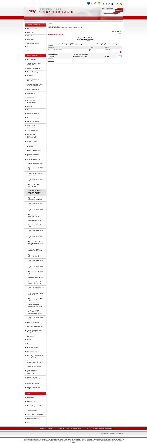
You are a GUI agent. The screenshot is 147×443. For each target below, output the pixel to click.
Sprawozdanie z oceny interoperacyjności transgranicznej (35, 361)
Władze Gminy (30, 36)
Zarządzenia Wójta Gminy (33, 89)
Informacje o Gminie (32, 28)
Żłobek (29, 344)
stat (28, 422)
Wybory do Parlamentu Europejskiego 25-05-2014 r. (35, 198)
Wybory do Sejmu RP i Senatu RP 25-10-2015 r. (35, 231)
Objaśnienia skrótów (32, 410)
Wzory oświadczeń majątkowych (35, 414)
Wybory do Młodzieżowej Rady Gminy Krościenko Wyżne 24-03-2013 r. (34, 192)
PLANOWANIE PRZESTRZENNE (31, 101)
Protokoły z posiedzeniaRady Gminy (33, 79)
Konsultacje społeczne (32, 347)
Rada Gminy (30, 32)
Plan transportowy (31, 336)
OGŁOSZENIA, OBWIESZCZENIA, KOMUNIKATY (32, 136)
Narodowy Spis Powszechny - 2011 (35, 225)
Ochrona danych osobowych (34, 366)
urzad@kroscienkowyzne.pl (106, 428)
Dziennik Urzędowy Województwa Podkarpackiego (34, 378)
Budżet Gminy (30, 97)
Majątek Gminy (31, 93)
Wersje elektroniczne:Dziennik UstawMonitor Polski (32, 372)
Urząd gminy (30, 39)
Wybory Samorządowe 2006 (35, 163)
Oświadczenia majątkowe (33, 121)
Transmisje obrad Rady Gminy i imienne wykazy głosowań (34, 84)
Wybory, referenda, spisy (53, 26)
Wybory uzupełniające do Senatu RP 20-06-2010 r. (36, 174)
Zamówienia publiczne (32, 130)
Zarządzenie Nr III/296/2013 (55, 50)
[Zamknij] (123, 440)
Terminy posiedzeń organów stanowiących (34, 63)
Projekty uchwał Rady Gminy (34, 68)
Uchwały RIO (30, 75)
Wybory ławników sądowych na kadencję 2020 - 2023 (36, 255)
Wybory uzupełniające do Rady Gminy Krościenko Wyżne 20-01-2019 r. (35, 243)
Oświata (29, 339)
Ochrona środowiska (32, 141)
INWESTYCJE (31, 106)
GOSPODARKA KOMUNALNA (31, 145)
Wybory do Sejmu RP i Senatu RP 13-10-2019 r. (35, 261)
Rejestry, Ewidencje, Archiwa (34, 150)
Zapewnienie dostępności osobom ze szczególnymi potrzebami (35, 356)
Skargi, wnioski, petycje (33, 322)
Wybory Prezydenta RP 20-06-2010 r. (35, 168)
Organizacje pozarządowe (33, 51)
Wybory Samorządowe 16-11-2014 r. (35, 204)
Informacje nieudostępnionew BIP (33, 388)
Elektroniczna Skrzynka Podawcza (32, 155)
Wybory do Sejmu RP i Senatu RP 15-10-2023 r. (35, 294)
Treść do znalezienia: (107, 8)
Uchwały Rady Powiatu (33, 383)
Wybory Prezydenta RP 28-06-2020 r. (35, 272)
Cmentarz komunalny (32, 351)
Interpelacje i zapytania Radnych (34, 326)
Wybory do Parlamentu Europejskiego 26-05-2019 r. (35, 249)
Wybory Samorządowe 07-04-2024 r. (35, 299)
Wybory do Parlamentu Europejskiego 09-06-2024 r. (35, 305)
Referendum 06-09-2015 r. (34, 220)
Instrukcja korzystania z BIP (34, 406)
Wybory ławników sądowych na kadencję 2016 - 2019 (36, 215)
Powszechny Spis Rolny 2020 (35, 277)
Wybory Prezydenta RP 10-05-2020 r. (35, 267)
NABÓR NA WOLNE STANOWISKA (32, 126)
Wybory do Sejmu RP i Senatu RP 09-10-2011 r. (35, 185)
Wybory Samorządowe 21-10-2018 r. (35, 237)
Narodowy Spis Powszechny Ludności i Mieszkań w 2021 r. (35, 282)
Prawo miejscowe (31, 59)
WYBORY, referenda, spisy (33, 159)
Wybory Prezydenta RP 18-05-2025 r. (35, 318)
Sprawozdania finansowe (33, 113)
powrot (118, 52)
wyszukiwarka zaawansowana (111, 13)
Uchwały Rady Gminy (32, 72)
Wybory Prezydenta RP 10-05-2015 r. (35, 210)
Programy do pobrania (32, 418)
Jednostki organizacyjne (33, 43)
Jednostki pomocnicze (32, 46)
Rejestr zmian (51, 61)
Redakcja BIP (30, 397)
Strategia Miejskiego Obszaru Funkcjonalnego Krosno (34, 331)
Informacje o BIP (31, 401)
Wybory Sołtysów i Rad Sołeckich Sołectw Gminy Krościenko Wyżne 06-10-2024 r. (36, 312)
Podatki (29, 110)
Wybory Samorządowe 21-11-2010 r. (35, 180)
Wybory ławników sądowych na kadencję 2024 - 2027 (36, 288)
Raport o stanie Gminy (32, 117)
